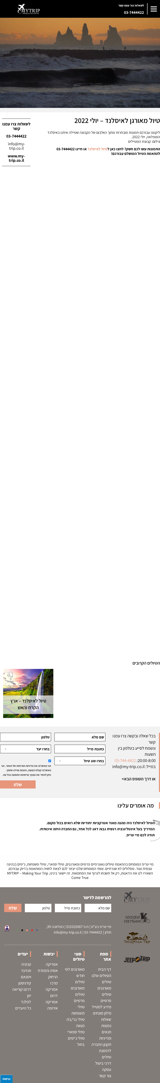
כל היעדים (23, 1008)
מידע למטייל (101, 1007)
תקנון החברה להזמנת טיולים (101, 1051)
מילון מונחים (102, 1013)
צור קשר (105, 1075)
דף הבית (104, 969)
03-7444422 (134, 12)
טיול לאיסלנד (97, 149)
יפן (29, 995)
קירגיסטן (24, 983)
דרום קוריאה (21, 989)
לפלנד (26, 1002)
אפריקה (52, 964)
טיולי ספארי (76, 1032)
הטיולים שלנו (101, 975)
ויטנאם (26, 976)
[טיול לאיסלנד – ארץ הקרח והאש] (28, 693)
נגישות (6, 1079)
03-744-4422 (125, 760)
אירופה (52, 1008)
